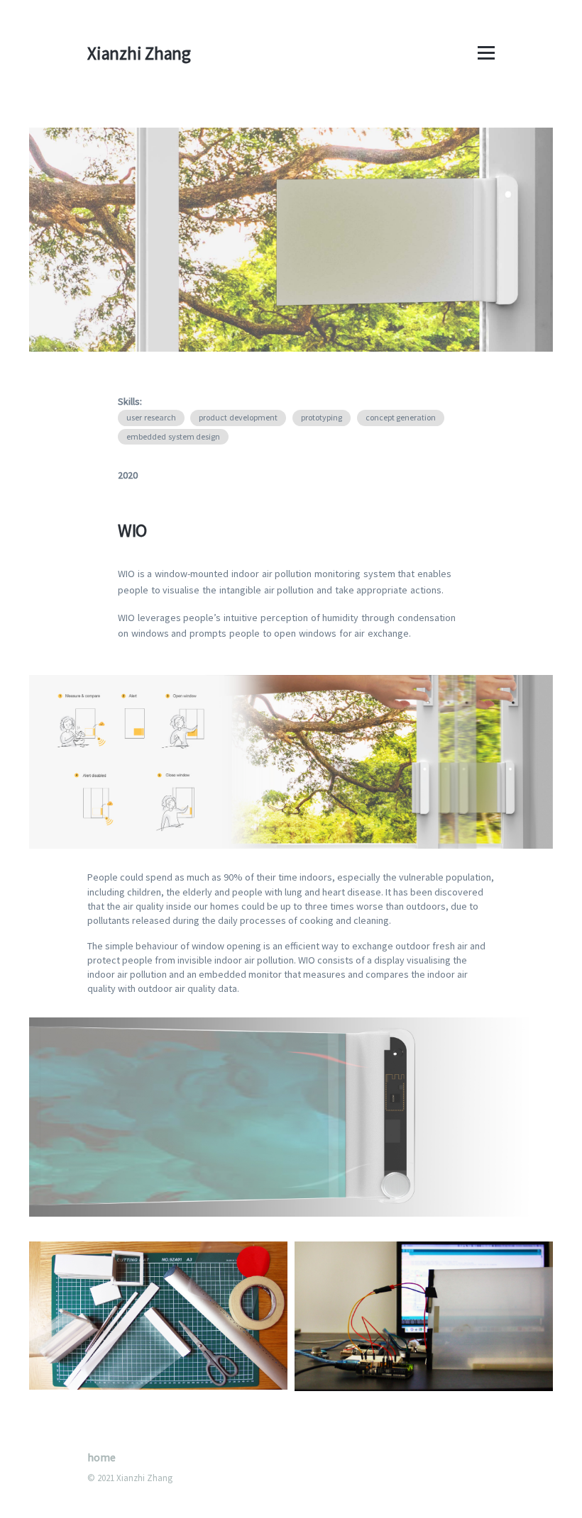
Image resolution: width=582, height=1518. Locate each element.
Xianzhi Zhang (139, 53)
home (101, 1457)
